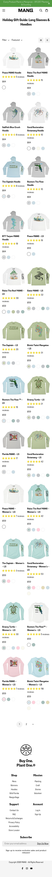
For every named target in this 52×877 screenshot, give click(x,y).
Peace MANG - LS (35, 236)
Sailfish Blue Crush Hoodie (11, 129)
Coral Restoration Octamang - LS (35, 456)
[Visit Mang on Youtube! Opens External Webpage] (31, 868)
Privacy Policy (14, 823)
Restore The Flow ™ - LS (12, 401)
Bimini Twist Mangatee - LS (38, 347)
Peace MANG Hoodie (11, 73)
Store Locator (14, 830)
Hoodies (14, 790)
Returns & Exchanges (14, 819)
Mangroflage (14, 797)
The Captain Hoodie (11, 182)
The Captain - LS (10, 345)
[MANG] (26, 10)
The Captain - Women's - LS (13, 565)
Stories (38, 790)
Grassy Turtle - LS (35, 400)
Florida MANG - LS (10, 454)
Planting (38, 782)
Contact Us (14, 811)
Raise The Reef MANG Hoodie (37, 74)
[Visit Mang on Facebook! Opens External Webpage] (22, 868)
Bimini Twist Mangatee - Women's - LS (38, 683)
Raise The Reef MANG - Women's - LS (38, 510)
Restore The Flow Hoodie (35, 183)
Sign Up (38, 815)
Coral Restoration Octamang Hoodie (35, 129)
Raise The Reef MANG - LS (13, 292)
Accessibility (14, 826)
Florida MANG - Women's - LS (9, 683)
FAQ (14, 815)
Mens (14, 782)
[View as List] (40, 40)
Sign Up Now (42, 844)
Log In (37, 811)
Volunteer (38, 793)
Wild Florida (14, 793)
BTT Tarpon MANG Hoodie (10, 238)
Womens (14, 786)
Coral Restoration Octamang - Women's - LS (38, 566)
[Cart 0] (46, 10)
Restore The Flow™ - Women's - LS (37, 628)
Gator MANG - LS (35, 291)
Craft (38, 786)
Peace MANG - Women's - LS (9, 510)
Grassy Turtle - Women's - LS (9, 628)
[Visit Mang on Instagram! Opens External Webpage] (27, 868)
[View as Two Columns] (47, 40)
